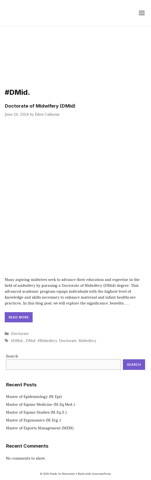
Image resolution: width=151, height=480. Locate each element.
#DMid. (17, 340)
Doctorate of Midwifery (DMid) (40, 106)
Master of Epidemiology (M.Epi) (34, 396)
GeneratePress (101, 474)
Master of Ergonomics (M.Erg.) (33, 420)
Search (12, 356)
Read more (19, 317)
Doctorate (20, 333)
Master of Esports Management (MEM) (40, 428)
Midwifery (87, 340)
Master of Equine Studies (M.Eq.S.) (36, 412)
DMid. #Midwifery (41, 340)
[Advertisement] (75, 55)
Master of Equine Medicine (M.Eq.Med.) (40, 404)
